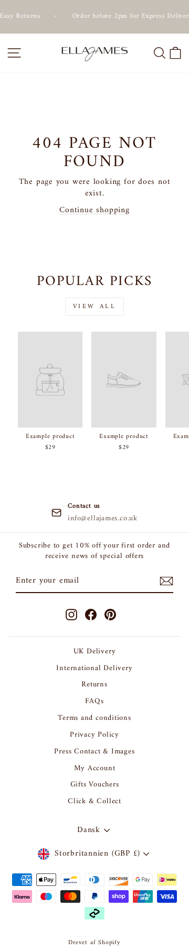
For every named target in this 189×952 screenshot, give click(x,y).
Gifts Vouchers (94, 784)
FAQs (94, 701)
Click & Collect (94, 801)
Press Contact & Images (94, 751)
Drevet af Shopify (94, 942)
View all (95, 306)
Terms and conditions (94, 718)
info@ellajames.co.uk (103, 518)
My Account (95, 768)
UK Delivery (95, 651)
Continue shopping (94, 210)
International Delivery (94, 668)
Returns (94, 684)
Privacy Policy (94, 734)
